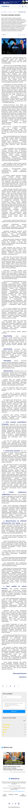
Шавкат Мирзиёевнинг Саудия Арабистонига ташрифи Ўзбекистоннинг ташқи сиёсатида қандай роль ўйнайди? (12, 768)
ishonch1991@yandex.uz (19, 791)
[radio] (3, 699)
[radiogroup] (7, 699)
